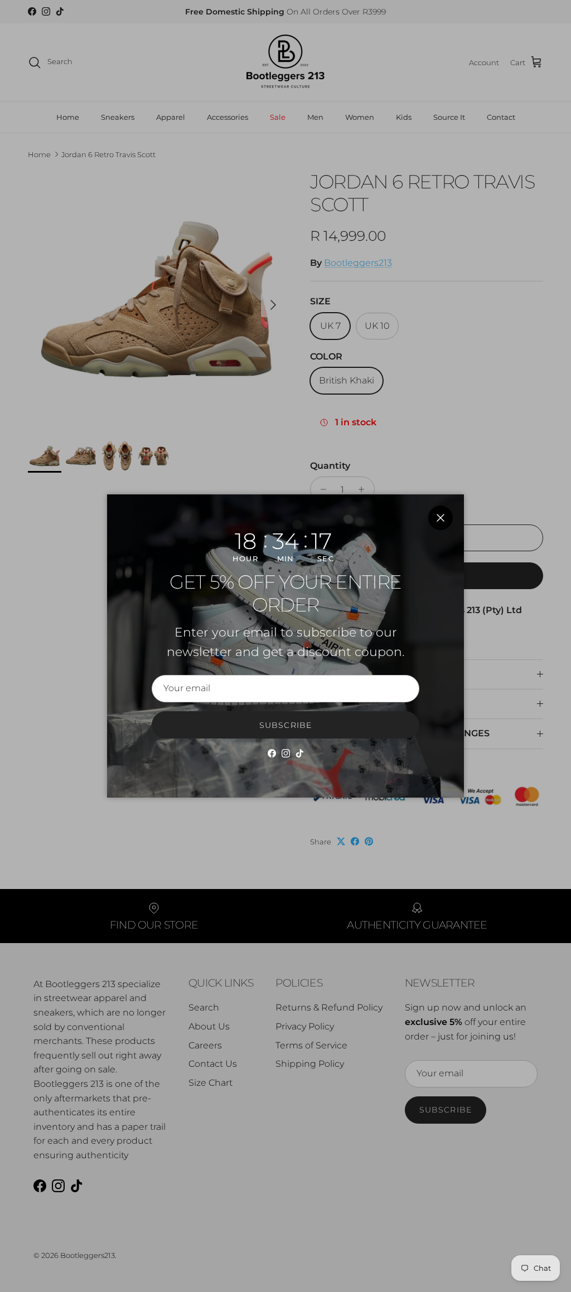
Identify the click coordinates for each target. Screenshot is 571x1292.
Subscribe (285, 725)
